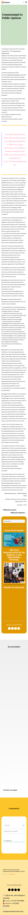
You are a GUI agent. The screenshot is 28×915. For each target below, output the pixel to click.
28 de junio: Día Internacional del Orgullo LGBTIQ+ (12, 764)
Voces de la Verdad (14, 530)
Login (23, 825)
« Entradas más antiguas (10, 790)
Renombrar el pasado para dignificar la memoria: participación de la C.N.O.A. (13, 715)
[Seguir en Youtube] (9, 628)
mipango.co (12, 874)
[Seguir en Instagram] (12, 628)
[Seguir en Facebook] (18, 628)
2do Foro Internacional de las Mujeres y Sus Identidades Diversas (14, 555)
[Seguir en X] (15, 628)
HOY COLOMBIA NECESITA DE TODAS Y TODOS (12, 670)
